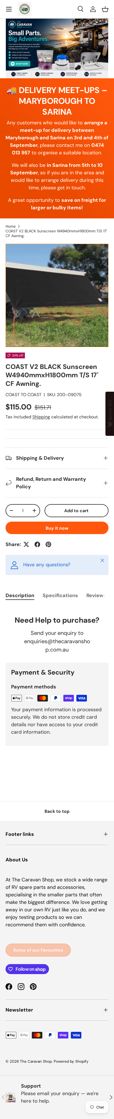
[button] (105, 9)
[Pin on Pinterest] (48, 544)
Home (11, 226)
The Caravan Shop (36, 1061)
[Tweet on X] (26, 544)
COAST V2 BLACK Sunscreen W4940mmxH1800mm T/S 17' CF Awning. (56, 233)
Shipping (41, 417)
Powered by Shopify (71, 1061)
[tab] (20, 595)
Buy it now (57, 528)
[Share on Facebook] (37, 544)
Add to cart (76, 511)
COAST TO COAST (24, 395)
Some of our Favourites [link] (38, 950)
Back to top (57, 811)
